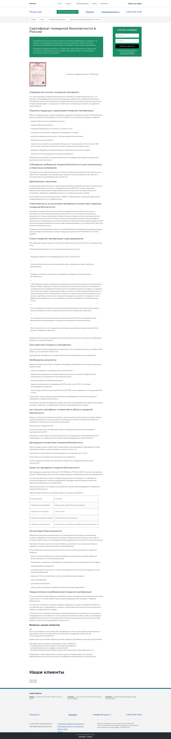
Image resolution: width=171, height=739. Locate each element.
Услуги (68, 4)
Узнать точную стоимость (67, 12)
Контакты (104, 4)
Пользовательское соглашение (70, 726)
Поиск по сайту (135, 4)
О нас (59, 4)
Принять (89, 736)
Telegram (90, 12)
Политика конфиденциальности (70, 724)
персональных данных (127, 53)
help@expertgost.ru (110, 12)
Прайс (60, 732)
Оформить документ (127, 46)
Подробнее (82, 736)
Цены (94, 4)
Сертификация (82, 4)
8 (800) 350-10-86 (134, 12)
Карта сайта (62, 729)
